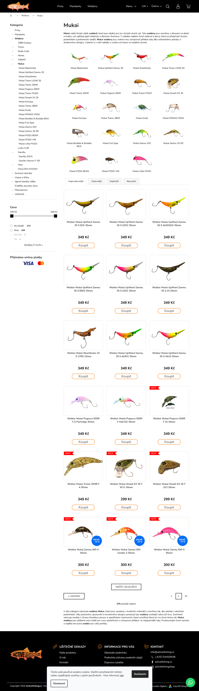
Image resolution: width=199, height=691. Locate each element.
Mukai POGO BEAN (28, 135)
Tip (17, 239)
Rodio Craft (23, 51)
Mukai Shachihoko (27, 76)
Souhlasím (140, 674)
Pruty (17, 30)
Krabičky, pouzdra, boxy (26, 185)
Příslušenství (21, 190)
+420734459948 (165, 657)
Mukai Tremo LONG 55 (30, 80)
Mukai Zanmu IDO (27, 126)
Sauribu (21, 152)
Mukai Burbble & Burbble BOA (34, 118)
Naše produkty (67, 652)
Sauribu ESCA (26, 156)
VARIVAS (19, 194)
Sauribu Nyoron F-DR (29, 160)
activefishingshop (165, 666)
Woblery (19, 38)
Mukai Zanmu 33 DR (29, 131)
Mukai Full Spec (26, 122)
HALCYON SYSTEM (27, 168)
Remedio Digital (158, 686)
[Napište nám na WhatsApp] (190, 682)
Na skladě (22, 225)
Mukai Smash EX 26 (28, 97)
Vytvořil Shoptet (181, 686)
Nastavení (59, 683)
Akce (19, 230)
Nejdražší (114, 181)
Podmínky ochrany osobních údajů (123, 657)
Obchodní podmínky (115, 652)
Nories (21, 55)
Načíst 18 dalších (126, 586)
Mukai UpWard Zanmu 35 (31, 72)
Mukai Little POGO (28, 143)
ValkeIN (21, 59)
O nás (62, 657)
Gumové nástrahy (23, 173)
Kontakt (63, 662)
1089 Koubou (24, 42)
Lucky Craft (23, 147)
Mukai (21, 63)
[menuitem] (60, 6)
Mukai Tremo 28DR (28, 105)
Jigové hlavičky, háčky (25, 181)
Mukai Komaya (26, 101)
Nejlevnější (97, 181)
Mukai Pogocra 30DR (29, 89)
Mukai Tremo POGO (28, 93)
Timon (21, 47)
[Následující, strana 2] (179, 596)
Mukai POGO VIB (27, 139)
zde (122, 675)
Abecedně (131, 181)
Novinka (20, 234)
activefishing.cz (163, 662)
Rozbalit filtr (32, 245)
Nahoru (75, 596)
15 (186, 596)
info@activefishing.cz (162, 652)
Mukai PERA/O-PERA (29, 114)
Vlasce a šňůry (22, 177)
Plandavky (20, 34)
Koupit (83, 245)
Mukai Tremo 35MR (28, 84)
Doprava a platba (113, 662)
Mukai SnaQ (25, 110)
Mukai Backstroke (27, 68)
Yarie (20, 164)
